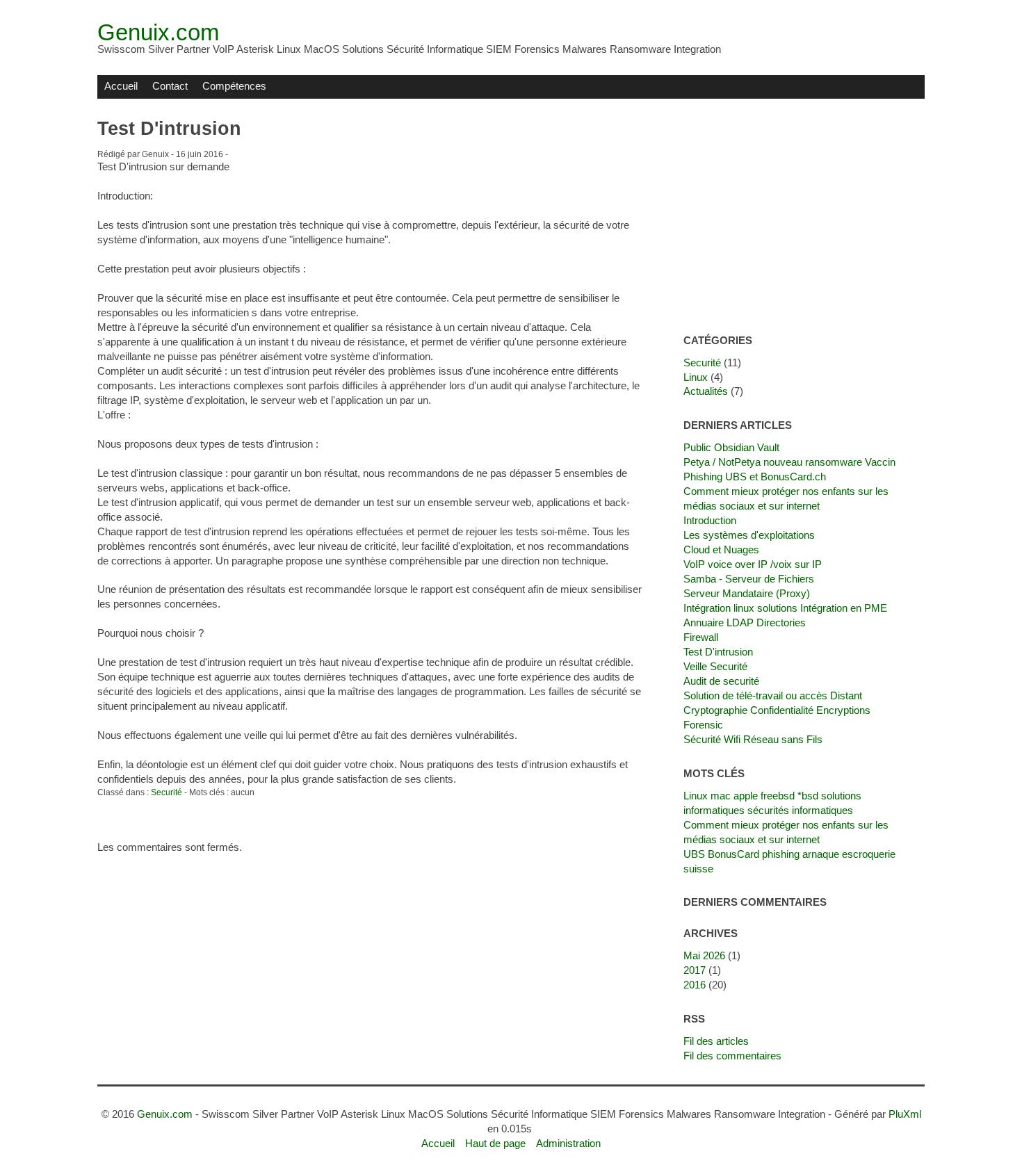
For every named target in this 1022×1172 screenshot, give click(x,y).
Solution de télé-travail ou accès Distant (772, 695)
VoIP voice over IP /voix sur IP (752, 564)
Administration (568, 1143)
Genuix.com (158, 32)
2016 (694, 985)
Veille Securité (715, 666)
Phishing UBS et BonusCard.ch (754, 476)
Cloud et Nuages (721, 549)
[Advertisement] (804, 217)
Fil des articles (716, 1041)
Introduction (709, 520)
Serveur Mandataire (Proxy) (746, 593)
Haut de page (495, 1143)
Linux (695, 377)
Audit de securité (721, 681)
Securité (166, 792)
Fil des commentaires (732, 1055)
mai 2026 (704, 955)
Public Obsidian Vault (731, 447)
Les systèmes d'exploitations (749, 535)
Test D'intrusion (718, 652)
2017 (694, 970)
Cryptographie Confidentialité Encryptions (776, 710)
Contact (170, 86)
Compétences (234, 86)
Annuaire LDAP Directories (744, 622)
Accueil (121, 86)
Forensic (703, 725)
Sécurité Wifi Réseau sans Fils (752, 739)
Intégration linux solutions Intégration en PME (785, 608)
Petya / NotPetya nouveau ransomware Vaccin (789, 462)
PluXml (905, 1114)
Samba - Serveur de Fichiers (748, 579)
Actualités (705, 391)
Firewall (700, 637)
